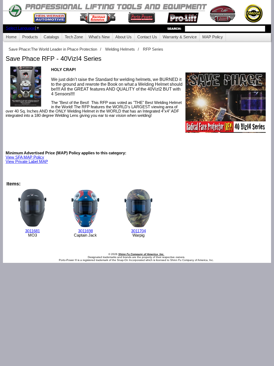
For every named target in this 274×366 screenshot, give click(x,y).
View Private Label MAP (27, 161)
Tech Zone (74, 37)
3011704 (138, 231)
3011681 (32, 231)
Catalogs (51, 37)
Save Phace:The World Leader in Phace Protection (53, 49)
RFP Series (153, 49)
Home (11, 37)
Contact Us (147, 37)
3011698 (85, 231)
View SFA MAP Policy (25, 157)
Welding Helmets (120, 49)
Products (30, 37)
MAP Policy (212, 37)
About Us (123, 37)
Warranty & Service (180, 37)
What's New (99, 37)
